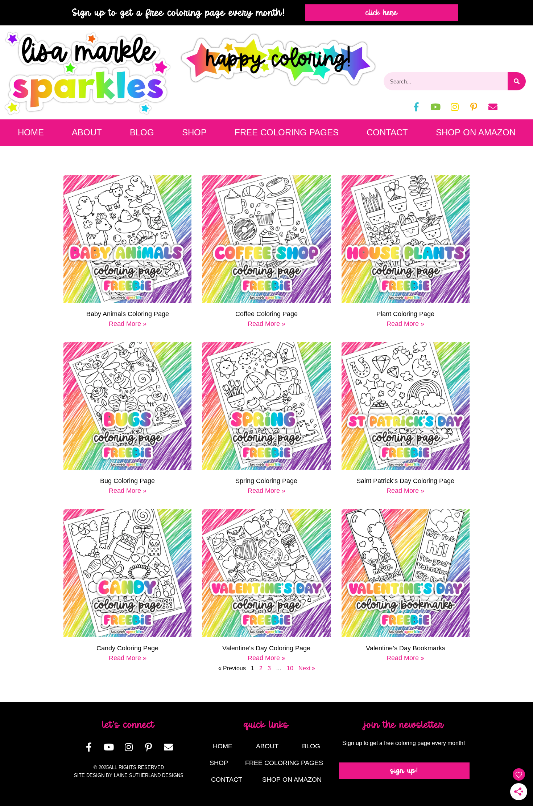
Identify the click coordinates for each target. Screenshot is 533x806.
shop (194, 132)
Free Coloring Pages (287, 132)
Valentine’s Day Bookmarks (405, 648)
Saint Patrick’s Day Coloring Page (405, 480)
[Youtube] (435, 107)
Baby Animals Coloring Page (127, 314)
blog (142, 132)
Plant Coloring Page (405, 314)
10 (290, 668)
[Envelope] (493, 107)
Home (31, 132)
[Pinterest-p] (474, 107)
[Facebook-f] (416, 107)
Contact (387, 132)
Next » (306, 668)
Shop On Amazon (476, 132)
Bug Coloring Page (127, 480)
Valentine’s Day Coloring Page (266, 648)
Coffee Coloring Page (266, 314)
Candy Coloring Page (127, 648)
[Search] (517, 81)
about (87, 132)
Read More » (127, 323)
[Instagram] (455, 107)
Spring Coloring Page (266, 480)
